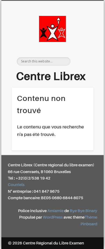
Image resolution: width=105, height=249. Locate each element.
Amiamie (55, 211)
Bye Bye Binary (83, 211)
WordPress (53, 217)
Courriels (16, 185)
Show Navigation (84, 48)
